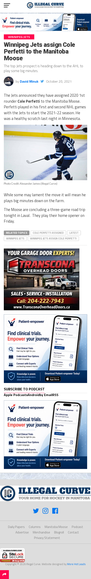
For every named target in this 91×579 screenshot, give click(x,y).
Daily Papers (16, 526)
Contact (73, 532)
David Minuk (29, 81)
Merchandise (41, 532)
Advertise (22, 532)
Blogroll (59, 532)
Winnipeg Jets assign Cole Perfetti (53, 238)
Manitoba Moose (56, 526)
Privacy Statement (47, 537)
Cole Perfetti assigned (48, 233)
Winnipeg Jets (15, 238)
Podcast (77, 526)
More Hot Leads (76, 564)
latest (74, 233)
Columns (35, 526)
